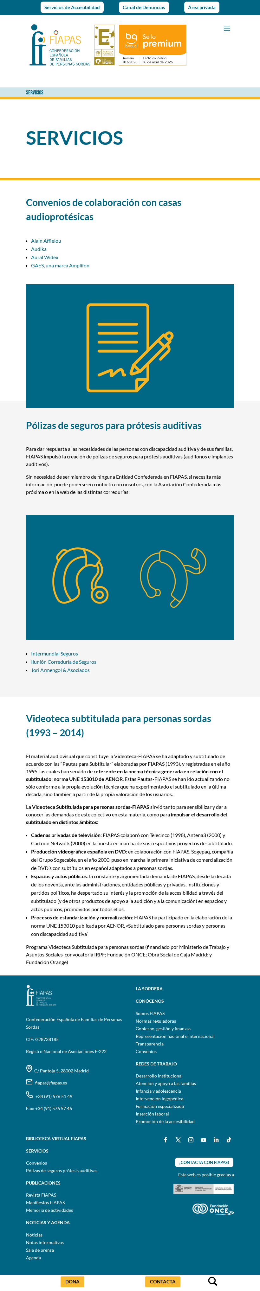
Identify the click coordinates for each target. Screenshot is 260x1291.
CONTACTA (163, 1281)
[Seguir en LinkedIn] (216, 1140)
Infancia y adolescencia (158, 1091)
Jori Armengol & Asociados (60, 670)
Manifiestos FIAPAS (45, 1202)
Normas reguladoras (156, 1021)
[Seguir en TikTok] (229, 1140)
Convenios (146, 1051)
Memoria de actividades (49, 1210)
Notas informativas (45, 1242)
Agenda (33, 1257)
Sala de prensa (40, 1250)
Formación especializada (160, 1106)
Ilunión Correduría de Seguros (63, 662)
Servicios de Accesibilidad (72, 7)
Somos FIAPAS (150, 1013)
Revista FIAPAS (41, 1195)
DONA (72, 1281)
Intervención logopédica (159, 1098)
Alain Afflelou (46, 241)
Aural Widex (44, 257)
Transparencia (150, 1043)
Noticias (34, 1234)
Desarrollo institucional (159, 1075)
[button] (227, 28)
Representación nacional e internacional (175, 1036)
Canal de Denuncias (144, 7)
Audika (39, 249)
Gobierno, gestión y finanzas (163, 1028)
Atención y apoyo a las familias (166, 1083)
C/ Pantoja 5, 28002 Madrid (60, 1070)
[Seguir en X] (178, 1140)
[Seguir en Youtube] (203, 1140)
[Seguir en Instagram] (191, 1140)
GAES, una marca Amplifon (60, 265)
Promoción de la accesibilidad (165, 1121)
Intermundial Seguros (54, 653)
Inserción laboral (152, 1113)
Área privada (202, 7)
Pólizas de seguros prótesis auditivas (61, 1170)
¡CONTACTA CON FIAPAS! (204, 1162)
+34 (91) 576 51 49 (52, 1096)
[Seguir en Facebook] (165, 1140)
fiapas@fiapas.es (49, 1082)
